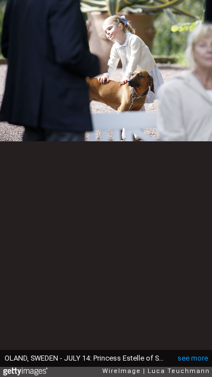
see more (193, 358)
